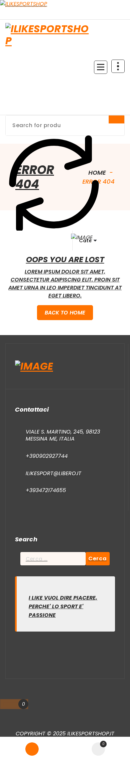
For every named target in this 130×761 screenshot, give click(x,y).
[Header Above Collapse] (118, 66)
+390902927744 (47, 456)
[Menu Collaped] (100, 67)
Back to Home (65, 312)
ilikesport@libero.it (53, 473)
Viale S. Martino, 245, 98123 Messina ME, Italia (63, 435)
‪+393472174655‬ (46, 490)
